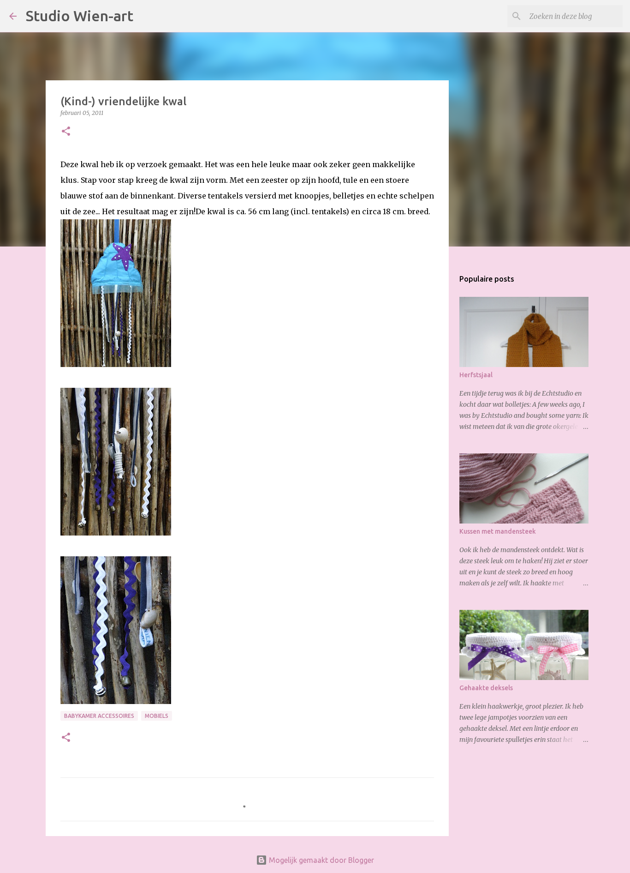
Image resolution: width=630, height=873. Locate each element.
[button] (65, 132)
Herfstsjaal (476, 375)
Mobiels (156, 716)
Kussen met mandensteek (497, 531)
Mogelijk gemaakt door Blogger (320, 860)
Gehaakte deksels (486, 688)
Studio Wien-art (79, 15)
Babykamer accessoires (99, 716)
